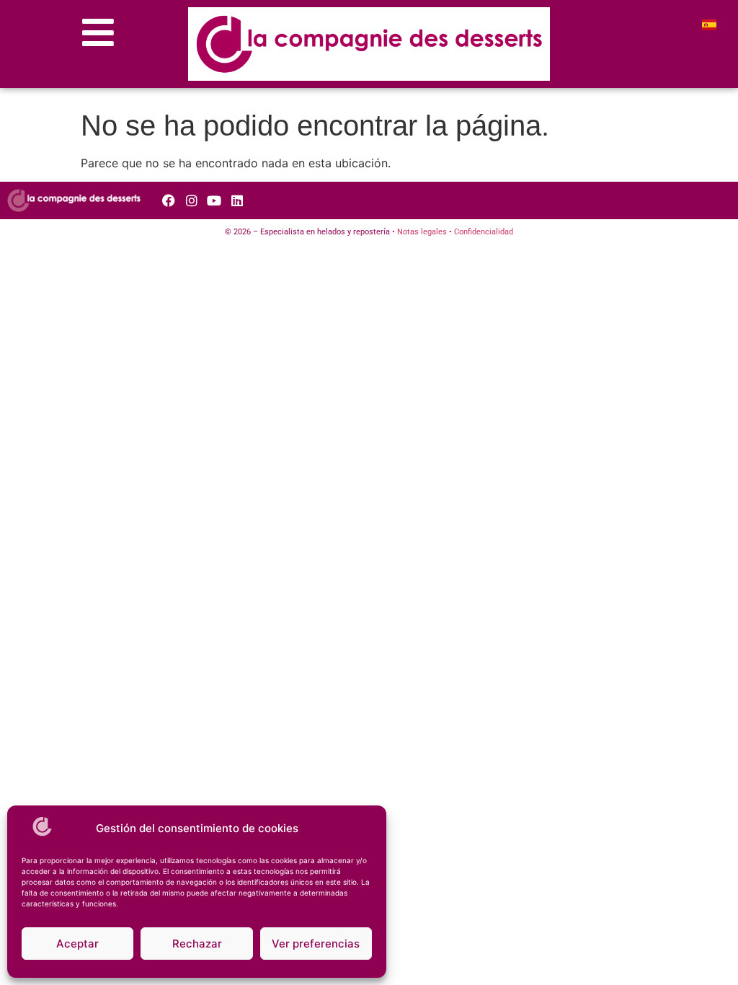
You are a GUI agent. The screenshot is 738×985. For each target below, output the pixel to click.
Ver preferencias (316, 943)
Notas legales (422, 232)
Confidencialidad (483, 232)
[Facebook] (169, 200)
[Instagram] (191, 200)
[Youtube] (214, 200)
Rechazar (197, 943)
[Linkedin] (237, 200)
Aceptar (77, 943)
